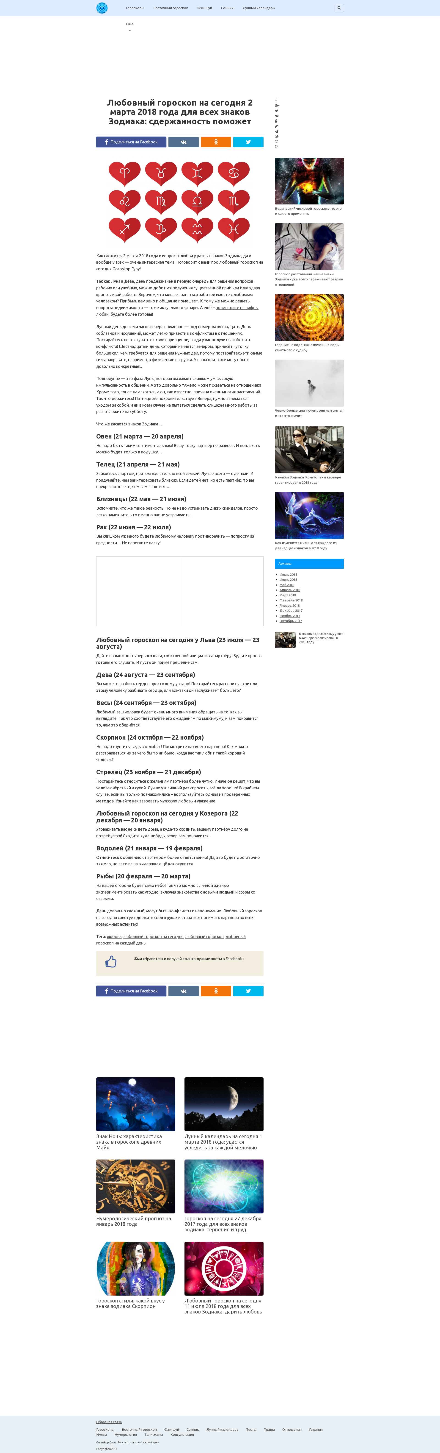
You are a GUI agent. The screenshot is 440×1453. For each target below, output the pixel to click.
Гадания (316, 1429)
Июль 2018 (288, 574)
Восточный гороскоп (170, 8)
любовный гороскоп (204, 936)
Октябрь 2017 (291, 621)
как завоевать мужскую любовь (162, 801)
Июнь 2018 (288, 579)
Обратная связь (109, 1422)
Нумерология (126, 1434)
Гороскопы (135, 8)
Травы (269, 1429)
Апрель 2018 (290, 590)
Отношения (292, 1429)
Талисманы (153, 1434)
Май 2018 (287, 585)
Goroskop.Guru (106, 1442)
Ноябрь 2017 (290, 616)
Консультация (182, 1434)
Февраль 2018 (291, 600)
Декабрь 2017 (291, 610)
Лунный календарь (259, 8)
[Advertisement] (137, 590)
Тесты (251, 1429)
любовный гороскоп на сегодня (153, 936)
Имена (101, 1434)
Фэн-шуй (204, 8)
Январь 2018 (290, 605)
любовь (114, 936)
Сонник (227, 8)
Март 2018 (288, 595)
